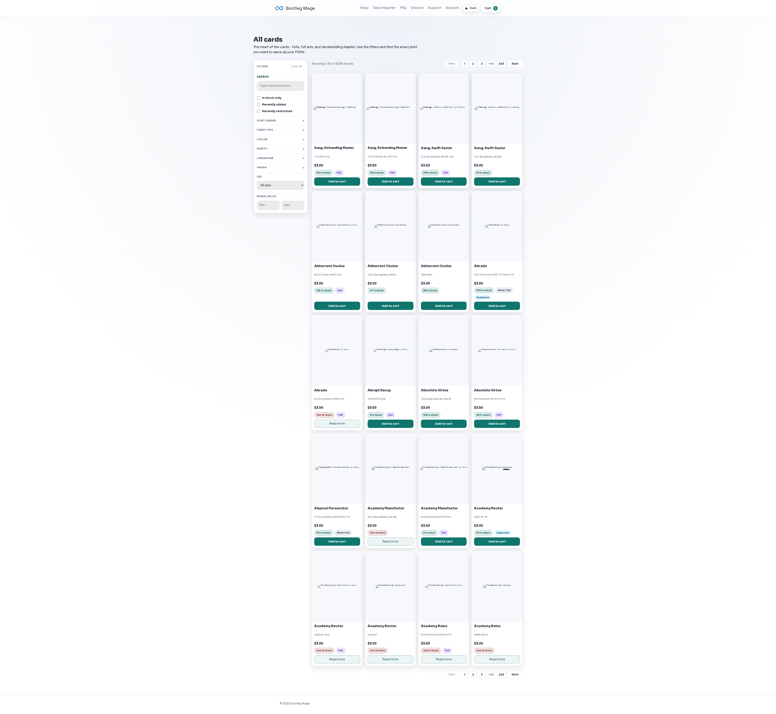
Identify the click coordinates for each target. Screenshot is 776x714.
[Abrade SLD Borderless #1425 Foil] (337, 350)
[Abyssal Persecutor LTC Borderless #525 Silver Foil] (337, 468)
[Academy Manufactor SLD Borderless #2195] (390, 468)
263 (501, 63)
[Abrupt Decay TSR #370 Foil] (390, 350)
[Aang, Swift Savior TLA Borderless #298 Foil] (444, 108)
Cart (491, 8)
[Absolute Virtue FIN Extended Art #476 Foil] (497, 350)
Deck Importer (384, 8)
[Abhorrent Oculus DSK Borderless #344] (390, 226)
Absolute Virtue (434, 390)
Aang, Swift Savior (436, 148)
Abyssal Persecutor (331, 508)
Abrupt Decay (379, 390)
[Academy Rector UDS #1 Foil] (337, 586)
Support (434, 8)
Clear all (296, 66)
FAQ (403, 8)
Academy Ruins (434, 626)
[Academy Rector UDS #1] (390, 586)
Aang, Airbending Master (334, 148)
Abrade (480, 266)
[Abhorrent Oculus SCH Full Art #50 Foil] (337, 226)
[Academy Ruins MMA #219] (497, 586)
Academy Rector (488, 508)
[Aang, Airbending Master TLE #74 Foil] (337, 108)
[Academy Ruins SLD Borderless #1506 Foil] (444, 586)
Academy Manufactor (386, 508)
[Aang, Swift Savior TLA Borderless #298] (497, 108)
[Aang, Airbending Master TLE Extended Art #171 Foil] (390, 108)
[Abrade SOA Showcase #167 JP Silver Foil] (497, 226)
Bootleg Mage (300, 8)
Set (259, 176)
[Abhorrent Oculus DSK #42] (444, 226)
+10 (491, 63)
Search (263, 76)
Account (452, 8)
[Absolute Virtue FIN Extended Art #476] (444, 350)
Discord (417, 8)
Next (515, 63)
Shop (364, 8)
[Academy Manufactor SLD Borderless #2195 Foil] (444, 468)
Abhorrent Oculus (329, 266)
